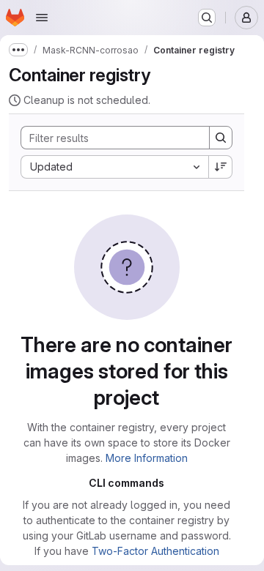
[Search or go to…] (207, 17)
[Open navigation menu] (42, 17)
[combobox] (114, 167)
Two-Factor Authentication (155, 551)
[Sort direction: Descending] (220, 167)
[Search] (220, 137)
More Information (147, 458)
